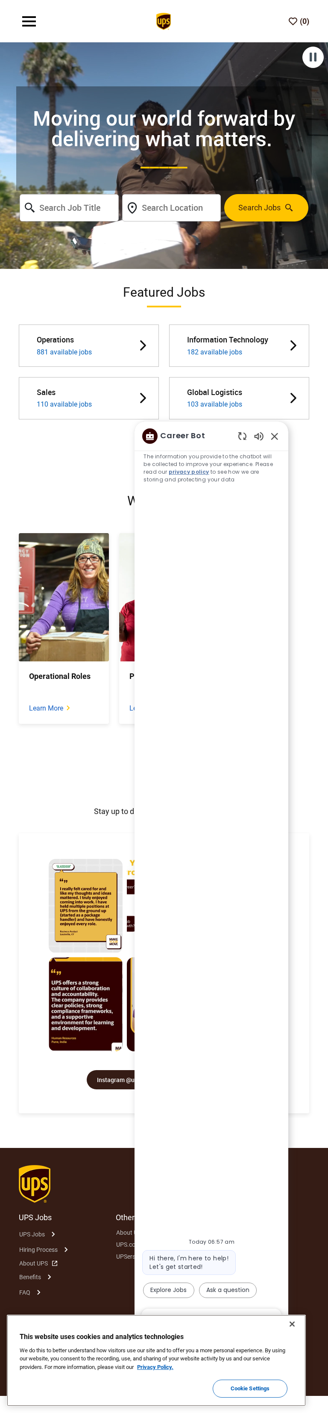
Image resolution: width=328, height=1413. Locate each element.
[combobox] (69, 207)
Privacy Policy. (155, 1367)
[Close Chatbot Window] (274, 436)
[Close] (292, 1324)
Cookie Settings (250, 1388)
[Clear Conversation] (242, 436)
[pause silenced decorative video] (313, 57)
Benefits (30, 1277)
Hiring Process (38, 1250)
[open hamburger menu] (29, 21)
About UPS (33, 1263)
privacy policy (189, 471)
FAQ (24, 1292)
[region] (211, 877)
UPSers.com (132, 1257)
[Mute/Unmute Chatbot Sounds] (258, 436)
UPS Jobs (32, 1234)
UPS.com (128, 1245)
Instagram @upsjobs (124, 1080)
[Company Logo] (163, 20)
